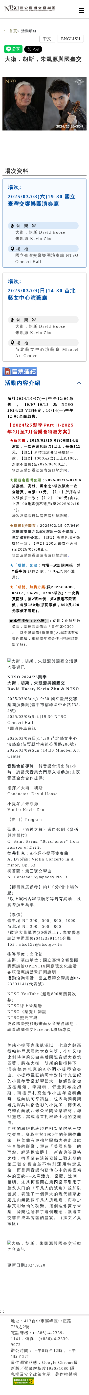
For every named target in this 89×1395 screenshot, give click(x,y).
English (71, 38)
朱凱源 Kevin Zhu (33, 238)
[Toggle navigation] (82, 10)
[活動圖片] (44, 104)
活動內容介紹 (23, 383)
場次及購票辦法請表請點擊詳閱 (39, 470)
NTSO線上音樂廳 (24, 1006)
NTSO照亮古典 (22, 1017)
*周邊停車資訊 (22, 728)
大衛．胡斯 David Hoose (40, 232)
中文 (47, 38)
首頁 (13, 31)
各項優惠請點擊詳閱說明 (31, 972)
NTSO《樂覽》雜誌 (27, 1012)
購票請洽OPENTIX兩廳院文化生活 (42, 966)
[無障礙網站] (23, 1385)
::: (4, 31)
